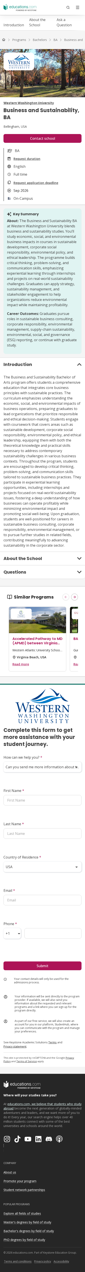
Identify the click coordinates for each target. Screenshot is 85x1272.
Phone (10, 923)
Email (9, 890)
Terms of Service (26, 1061)
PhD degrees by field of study (24, 1240)
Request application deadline (36, 183)
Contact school (42, 138)
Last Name (13, 824)
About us (9, 1172)
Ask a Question (64, 22)
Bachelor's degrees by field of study (28, 1231)
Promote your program (19, 1181)
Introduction (13, 25)
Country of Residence (22, 857)
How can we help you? (22, 757)
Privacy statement (14, 1046)
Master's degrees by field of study (27, 1222)
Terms (52, 1042)
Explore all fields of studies (22, 1213)
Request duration (27, 159)
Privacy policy (42, 1261)
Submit (42, 965)
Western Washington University (28, 103)
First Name (13, 790)
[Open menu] (78, 7)
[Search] (68, 7)
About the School (37, 22)
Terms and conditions (18, 1261)
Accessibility (61, 1261)
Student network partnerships (24, 1190)
